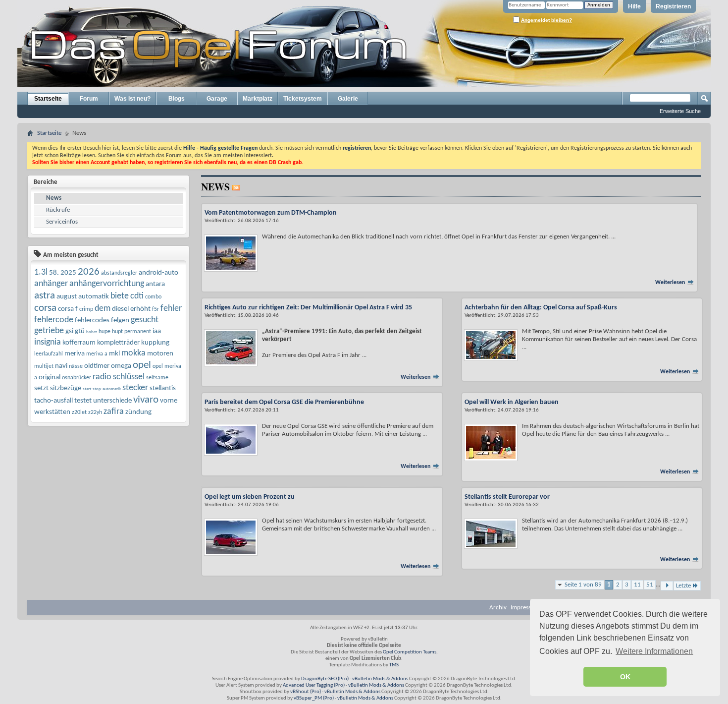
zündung (138, 412)
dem (102, 308)
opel (142, 365)
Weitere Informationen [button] (654, 651)
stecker (135, 388)
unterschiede (112, 401)
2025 (68, 273)
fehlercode (53, 320)
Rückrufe (58, 210)
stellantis (163, 388)
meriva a (96, 354)
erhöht (140, 309)
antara (155, 284)
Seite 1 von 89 (583, 585)
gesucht (144, 320)
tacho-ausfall (53, 401)
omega (121, 366)
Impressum (525, 607)
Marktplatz (257, 98)
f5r (155, 309)
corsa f (68, 309)
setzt (41, 388)
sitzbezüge (65, 388)
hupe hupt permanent (125, 332)
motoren (160, 353)
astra (44, 296)
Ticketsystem (302, 98)
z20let (79, 412)
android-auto (158, 273)
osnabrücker (76, 378)
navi (61, 366)
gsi (69, 331)
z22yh (95, 412)
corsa (45, 308)
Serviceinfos (62, 222)
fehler (171, 308)
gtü (80, 331)
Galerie (348, 98)
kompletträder (118, 343)
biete (119, 296)
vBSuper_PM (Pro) (314, 698)
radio (102, 377)
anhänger (51, 284)
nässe (76, 366)
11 (637, 585)
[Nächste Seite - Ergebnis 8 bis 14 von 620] (667, 585)
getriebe (49, 331)
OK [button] (625, 677)
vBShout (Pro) (305, 692)
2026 (89, 272)
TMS (394, 665)
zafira (114, 411)
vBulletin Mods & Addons (380, 679)
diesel (120, 309)
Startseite (48, 98)
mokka (133, 353)
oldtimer (96, 366)
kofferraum (79, 343)
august (66, 296)
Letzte (683, 586)
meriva (74, 353)
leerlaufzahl (48, 354)
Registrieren (673, 6)
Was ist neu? (132, 98)
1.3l (41, 272)
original (49, 377)
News (53, 198)
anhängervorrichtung (106, 284)
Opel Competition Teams (409, 652)
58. (54, 273)
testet (83, 401)
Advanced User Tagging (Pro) (314, 685)
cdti (137, 296)
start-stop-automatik (102, 389)
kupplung (155, 343)
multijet (43, 366)
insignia (47, 342)
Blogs (176, 98)
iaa (157, 331)
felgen (120, 320)
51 (649, 585)
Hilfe (634, 6)
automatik (93, 296)
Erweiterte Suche (680, 111)
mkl (114, 353)
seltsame (157, 378)
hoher (91, 332)
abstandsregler (119, 273)
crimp (86, 309)
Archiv (498, 607)
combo (153, 297)
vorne (168, 401)
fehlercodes (92, 320)
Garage (217, 98)
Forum (89, 98)
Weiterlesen (670, 283)
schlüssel (129, 377)
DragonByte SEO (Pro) (325, 679)
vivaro (145, 400)
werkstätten (52, 412)
